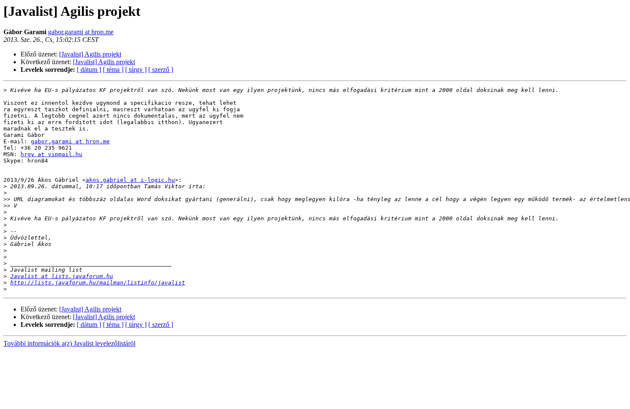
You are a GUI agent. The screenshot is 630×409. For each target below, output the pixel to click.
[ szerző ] (160, 69)
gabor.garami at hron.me (81, 32)
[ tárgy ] (136, 69)
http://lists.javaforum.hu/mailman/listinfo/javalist (97, 282)
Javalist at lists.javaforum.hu (61, 276)
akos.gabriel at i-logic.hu (130, 180)
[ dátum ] (89, 69)
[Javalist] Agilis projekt (90, 54)
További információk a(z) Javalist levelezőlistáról (69, 343)
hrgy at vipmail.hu (51, 154)
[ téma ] (113, 69)
